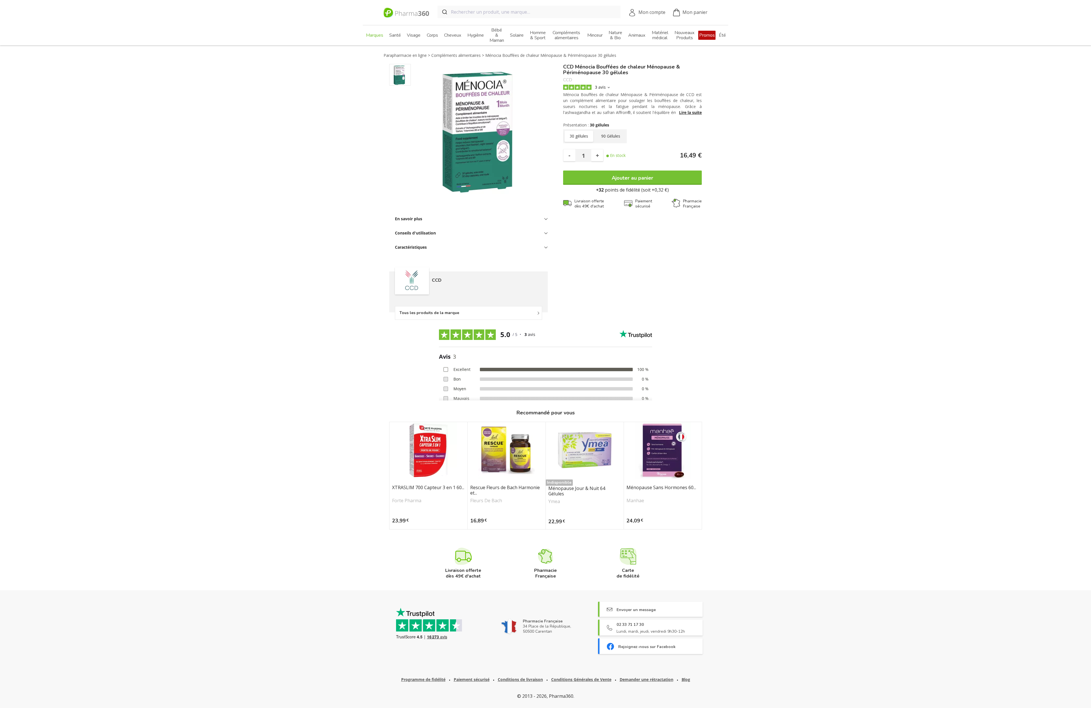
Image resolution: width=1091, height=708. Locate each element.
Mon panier (694, 12)
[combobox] (529, 12)
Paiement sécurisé (472, 679)
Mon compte (651, 12)
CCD (567, 80)
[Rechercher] (444, 12)
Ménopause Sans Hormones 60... (661, 488)
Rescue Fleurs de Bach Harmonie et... (505, 490)
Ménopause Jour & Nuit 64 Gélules (576, 491)
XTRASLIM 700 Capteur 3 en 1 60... (428, 488)
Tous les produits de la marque (429, 312)
